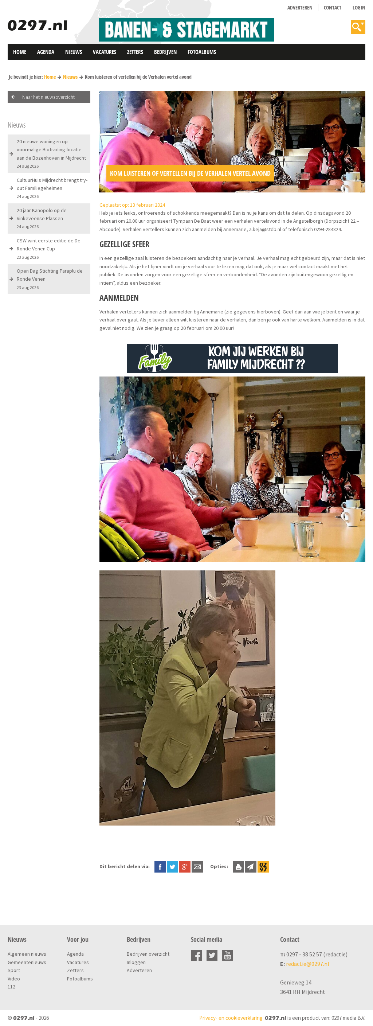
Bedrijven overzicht (148, 954)
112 (11, 986)
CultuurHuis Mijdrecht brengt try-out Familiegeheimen (52, 188)
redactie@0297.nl (307, 963)
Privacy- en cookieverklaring (231, 1017)
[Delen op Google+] (185, 866)
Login (359, 7)
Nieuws (73, 51)
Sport (14, 970)
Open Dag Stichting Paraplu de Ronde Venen (50, 279)
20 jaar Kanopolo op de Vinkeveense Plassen (42, 218)
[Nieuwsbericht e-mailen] (197, 866)
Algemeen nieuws (27, 954)
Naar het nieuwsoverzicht (48, 97)
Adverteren (300, 7)
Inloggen (136, 962)
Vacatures (104, 51)
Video (14, 978)
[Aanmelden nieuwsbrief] (250, 866)
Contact (332, 7)
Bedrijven (165, 51)
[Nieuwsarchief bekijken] (263, 866)
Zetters (135, 51)
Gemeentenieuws (27, 962)
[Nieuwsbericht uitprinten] (238, 866)
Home (19, 51)
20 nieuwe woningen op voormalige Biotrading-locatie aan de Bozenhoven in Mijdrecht (51, 153)
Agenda (45, 51)
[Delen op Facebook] (160, 866)
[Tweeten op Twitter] (172, 866)
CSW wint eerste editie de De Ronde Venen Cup (49, 248)
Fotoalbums (202, 51)
